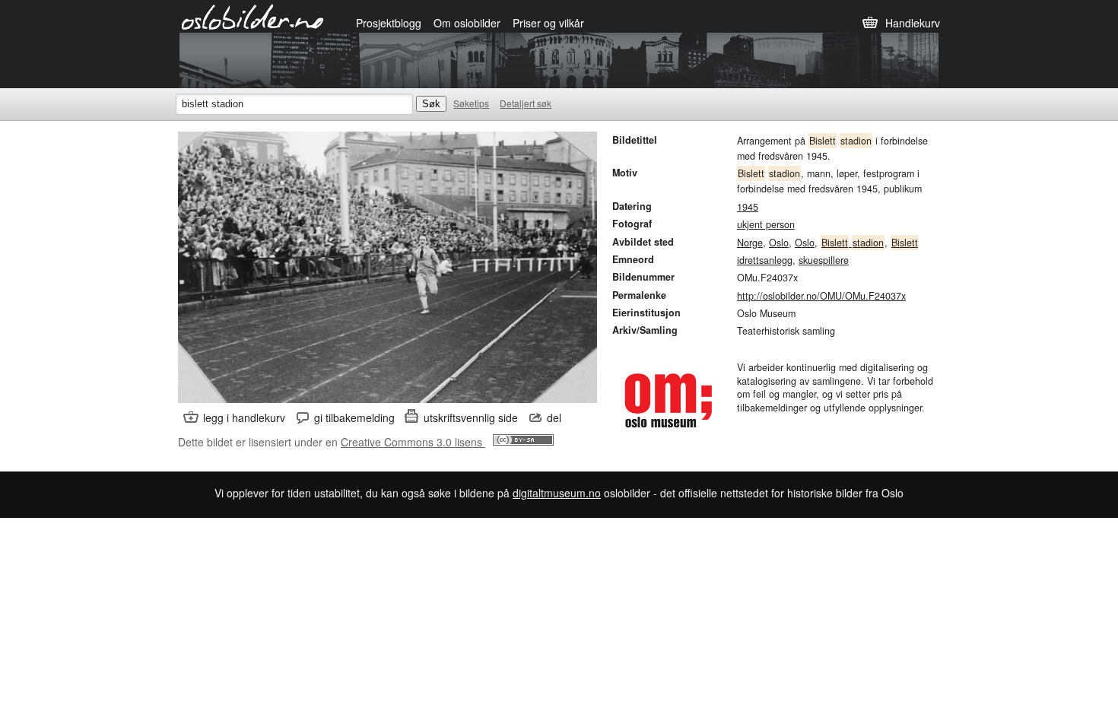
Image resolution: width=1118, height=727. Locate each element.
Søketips (471, 103)
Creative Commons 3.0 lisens (413, 441)
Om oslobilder (467, 22)
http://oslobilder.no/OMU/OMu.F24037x (821, 296)
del (554, 417)
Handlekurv (912, 22)
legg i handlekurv (244, 417)
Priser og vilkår (548, 22)
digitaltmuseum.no (557, 492)
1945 (747, 207)
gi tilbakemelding (354, 417)
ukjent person (766, 224)
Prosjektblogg (388, 22)
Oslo (779, 242)
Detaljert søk (525, 103)
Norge (750, 242)
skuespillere (824, 260)
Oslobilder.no (253, 16)
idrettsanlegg (764, 260)
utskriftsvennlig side (471, 417)
